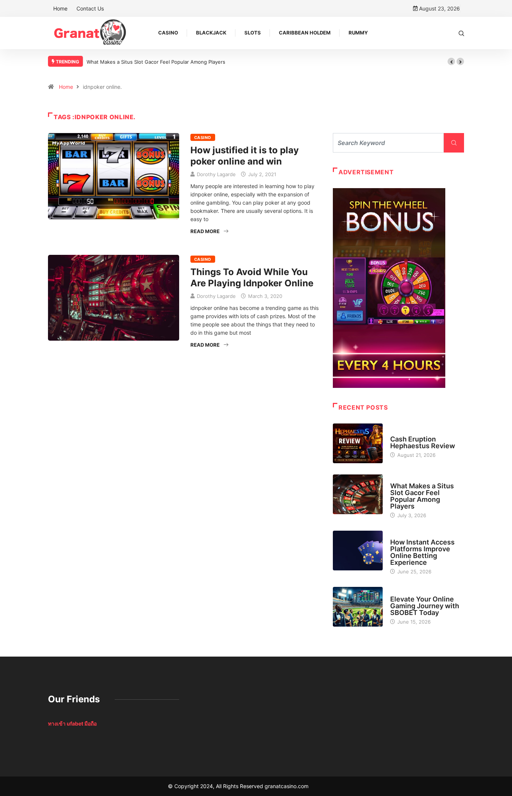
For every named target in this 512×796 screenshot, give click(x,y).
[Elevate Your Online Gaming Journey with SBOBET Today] (358, 607)
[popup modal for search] (461, 33)
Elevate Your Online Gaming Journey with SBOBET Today (424, 605)
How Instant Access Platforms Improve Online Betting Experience (422, 552)
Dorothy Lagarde (216, 174)
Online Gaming (408, 592)
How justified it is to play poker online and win (244, 156)
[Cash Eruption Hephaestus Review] (358, 443)
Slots (252, 33)
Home (60, 8)
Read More (205, 231)
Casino (168, 33)
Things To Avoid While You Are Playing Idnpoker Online (251, 277)
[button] (451, 61)
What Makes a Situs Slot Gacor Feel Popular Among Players (156, 62)
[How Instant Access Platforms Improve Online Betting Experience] (358, 550)
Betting (399, 535)
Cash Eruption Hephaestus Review (422, 442)
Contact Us (90, 8)
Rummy (358, 33)
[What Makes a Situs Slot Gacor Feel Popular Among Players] (358, 494)
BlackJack (211, 33)
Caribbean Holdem (305, 33)
